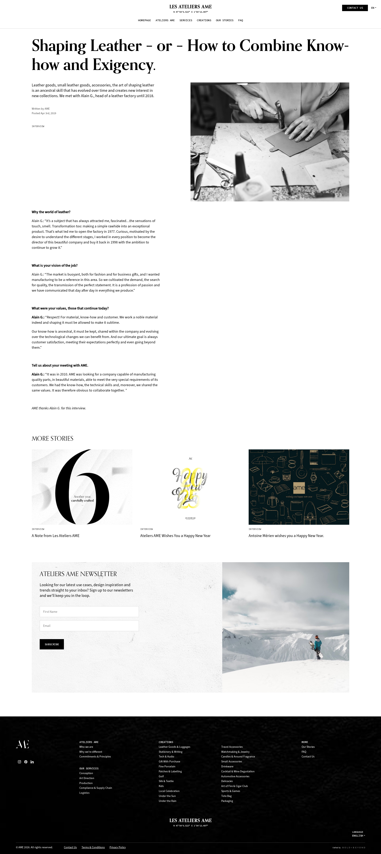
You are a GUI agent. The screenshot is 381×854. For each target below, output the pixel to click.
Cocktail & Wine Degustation (238, 771)
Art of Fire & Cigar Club (234, 786)
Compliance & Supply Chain (95, 788)
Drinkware (227, 766)
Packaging (227, 801)
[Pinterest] (25, 761)
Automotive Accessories (235, 776)
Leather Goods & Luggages (174, 747)
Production (86, 783)
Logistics (84, 793)
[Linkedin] (32, 761)
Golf (161, 776)
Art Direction (86, 778)
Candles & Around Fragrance (238, 756)
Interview (38, 126)
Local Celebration (169, 791)
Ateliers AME (88, 742)
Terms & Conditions (93, 847)
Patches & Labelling (170, 771)
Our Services (88, 768)
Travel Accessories (232, 747)
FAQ (304, 752)
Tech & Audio (166, 756)
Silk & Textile (166, 781)
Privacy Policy (118, 847)
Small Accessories (231, 761)
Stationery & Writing (170, 752)
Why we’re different (90, 752)
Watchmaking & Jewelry (235, 752)
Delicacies (227, 781)
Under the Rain (167, 801)
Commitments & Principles (95, 756)
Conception (86, 773)
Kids (161, 786)
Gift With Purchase (169, 761)
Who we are (86, 747)
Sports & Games (230, 791)
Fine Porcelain (167, 766)
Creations (166, 742)
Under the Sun (167, 796)
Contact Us (308, 756)
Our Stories (308, 747)
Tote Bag (226, 796)
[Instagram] (19, 761)
